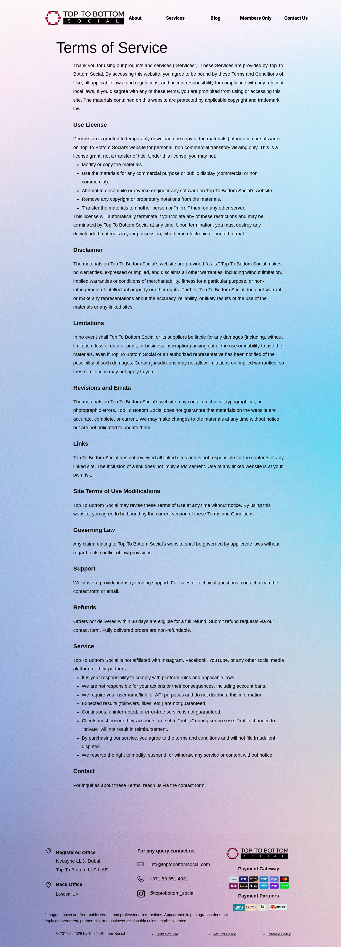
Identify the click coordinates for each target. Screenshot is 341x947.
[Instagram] (141, 893)
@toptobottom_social (171, 893)
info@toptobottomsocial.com (179, 864)
